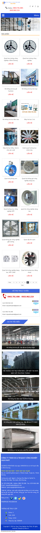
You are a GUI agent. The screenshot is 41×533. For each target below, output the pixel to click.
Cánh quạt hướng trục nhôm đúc (29, 149)
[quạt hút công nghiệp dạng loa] (29, 198)
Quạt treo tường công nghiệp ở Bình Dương (11, 59)
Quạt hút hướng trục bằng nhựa (29, 271)
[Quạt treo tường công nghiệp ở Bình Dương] (11, 47)
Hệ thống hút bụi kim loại (29, 89)
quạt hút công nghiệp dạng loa (29, 210)
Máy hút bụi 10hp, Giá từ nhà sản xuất (11, 149)
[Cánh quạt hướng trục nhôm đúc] (29, 136)
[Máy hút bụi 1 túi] (29, 108)
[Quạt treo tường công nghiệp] (29, 47)
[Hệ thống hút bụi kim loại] (29, 77)
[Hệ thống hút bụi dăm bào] (11, 108)
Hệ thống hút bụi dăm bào (11, 119)
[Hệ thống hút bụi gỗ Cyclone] (11, 77)
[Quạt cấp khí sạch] (29, 228)
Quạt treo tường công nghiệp (29, 59)
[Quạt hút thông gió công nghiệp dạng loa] (29, 167)
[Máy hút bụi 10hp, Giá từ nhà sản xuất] (11, 136)
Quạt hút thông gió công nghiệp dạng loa (29, 179)
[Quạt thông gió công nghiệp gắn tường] (11, 228)
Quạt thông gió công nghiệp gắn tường (11, 240)
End (22, 285)
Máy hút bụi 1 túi (29, 119)
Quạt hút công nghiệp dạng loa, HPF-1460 (10, 271)
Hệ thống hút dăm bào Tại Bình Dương (20, 398)
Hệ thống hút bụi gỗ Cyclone (11, 90)
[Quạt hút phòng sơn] (11, 167)
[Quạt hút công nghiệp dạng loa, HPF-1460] (11, 259)
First (10, 282)
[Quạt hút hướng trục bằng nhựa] (29, 259)
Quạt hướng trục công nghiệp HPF (11, 210)
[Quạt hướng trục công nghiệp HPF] (11, 198)
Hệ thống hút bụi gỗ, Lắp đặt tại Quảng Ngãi (20, 347)
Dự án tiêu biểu (13, 322)
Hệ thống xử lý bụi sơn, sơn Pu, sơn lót (20, 450)
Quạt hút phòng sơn (10, 178)
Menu (36, 15)
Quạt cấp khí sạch (29, 239)
